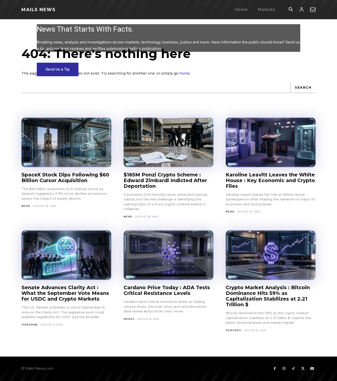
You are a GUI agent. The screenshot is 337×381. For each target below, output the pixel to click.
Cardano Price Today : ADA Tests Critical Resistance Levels (167, 290)
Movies (129, 319)
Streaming (29, 324)
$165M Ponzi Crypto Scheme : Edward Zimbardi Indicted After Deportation (165, 180)
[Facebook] (274, 368)
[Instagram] (284, 368)
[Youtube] (312, 368)
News (25, 206)
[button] (290, 10)
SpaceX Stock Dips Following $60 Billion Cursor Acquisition (65, 177)
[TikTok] (293, 368)
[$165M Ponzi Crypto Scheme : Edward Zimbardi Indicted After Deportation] (168, 142)
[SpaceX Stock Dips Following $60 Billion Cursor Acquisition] (66, 142)
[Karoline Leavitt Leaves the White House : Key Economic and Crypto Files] (271, 142)
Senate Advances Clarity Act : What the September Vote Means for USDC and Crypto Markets (65, 293)
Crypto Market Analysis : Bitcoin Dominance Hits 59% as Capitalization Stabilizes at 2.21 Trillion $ (268, 296)
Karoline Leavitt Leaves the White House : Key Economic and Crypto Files (270, 180)
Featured (233, 330)
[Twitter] (302, 368)
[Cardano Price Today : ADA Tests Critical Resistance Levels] (168, 255)
